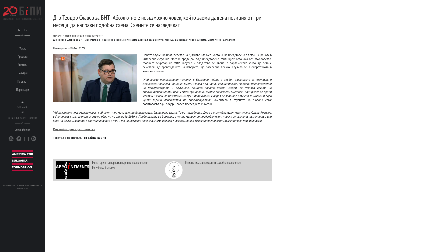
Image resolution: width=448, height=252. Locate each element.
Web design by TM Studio (13, 185)
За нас (11, 118)
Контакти (21, 118)
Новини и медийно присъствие (83, 35)
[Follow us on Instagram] (26, 139)
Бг (19, 30)
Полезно (32, 118)
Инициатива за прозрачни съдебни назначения (213, 162)
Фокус (22, 48)
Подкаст (22, 81)
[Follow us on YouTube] (11, 138)
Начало (57, 35)
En (25, 30)
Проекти (22, 56)
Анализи (22, 64)
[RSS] (33, 138)
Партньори (22, 89)
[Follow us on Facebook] (19, 138)
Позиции (22, 73)
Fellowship (22, 107)
